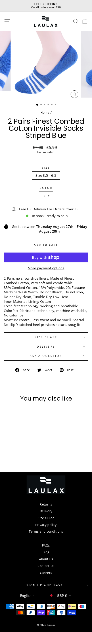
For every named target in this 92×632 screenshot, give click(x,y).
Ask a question (46, 355)
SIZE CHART (46, 337)
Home (44, 112)
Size (46, 167)
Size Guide (46, 518)
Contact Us (46, 566)
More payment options (46, 268)
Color (46, 188)
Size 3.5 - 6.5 (46, 175)
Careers (46, 573)
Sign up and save (45, 585)
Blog (46, 552)
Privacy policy (45, 525)
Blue (46, 196)
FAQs (46, 545)
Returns (46, 504)
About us (46, 559)
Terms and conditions (46, 531)
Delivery (46, 346)
